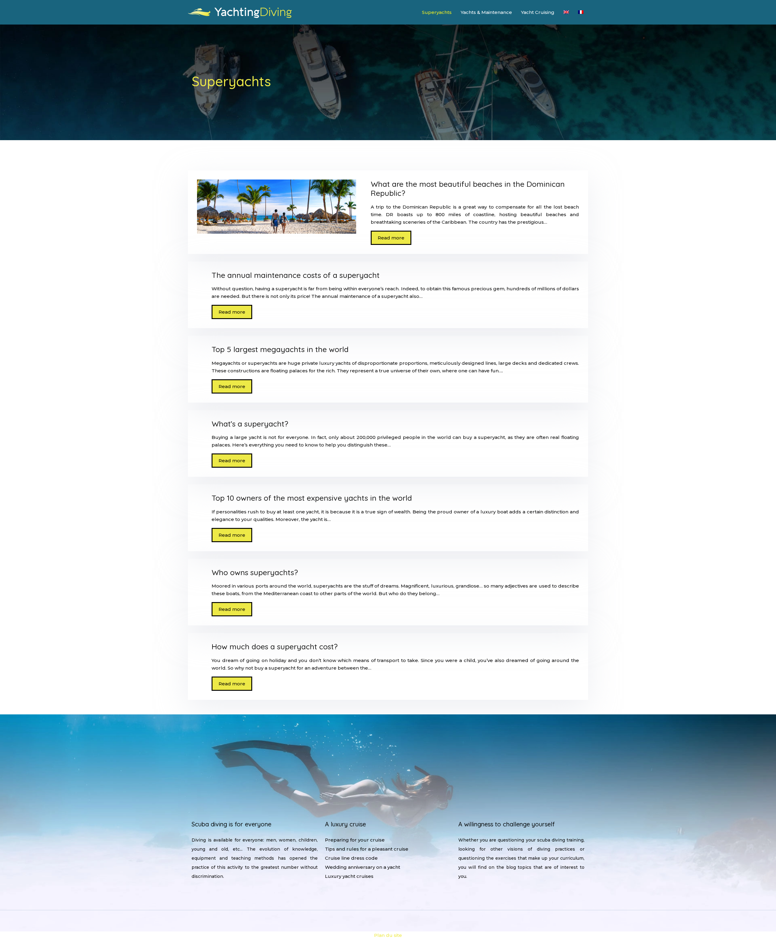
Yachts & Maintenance (486, 12)
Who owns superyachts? (255, 572)
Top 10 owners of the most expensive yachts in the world (312, 497)
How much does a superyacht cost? (275, 646)
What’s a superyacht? (250, 423)
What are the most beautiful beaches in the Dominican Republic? (468, 188)
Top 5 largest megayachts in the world (280, 349)
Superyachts (437, 12)
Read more (391, 238)
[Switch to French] (581, 12)
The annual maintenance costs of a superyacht (296, 275)
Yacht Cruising (537, 12)
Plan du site (388, 935)
